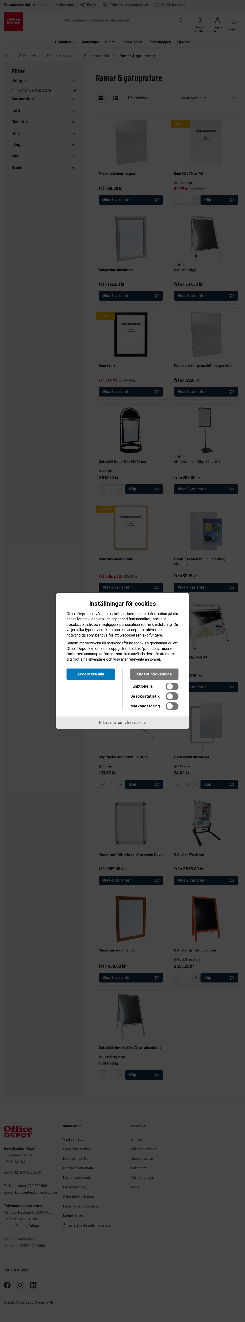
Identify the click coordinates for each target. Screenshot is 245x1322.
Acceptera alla (90, 674)
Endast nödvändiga (154, 674)
